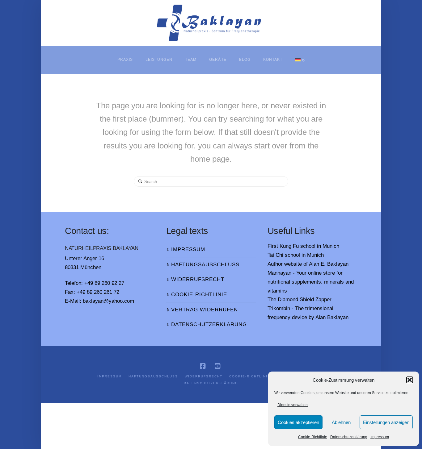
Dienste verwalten (292, 405)
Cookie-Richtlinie (312, 437)
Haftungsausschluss (205, 265)
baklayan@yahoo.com (108, 301)
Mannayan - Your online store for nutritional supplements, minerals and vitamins (311, 282)
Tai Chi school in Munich (296, 255)
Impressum (379, 437)
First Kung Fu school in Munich (303, 246)
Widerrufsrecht (197, 279)
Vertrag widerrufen (204, 310)
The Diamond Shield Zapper (299, 299)
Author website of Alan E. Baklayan (308, 264)
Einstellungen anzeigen (386, 422)
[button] (410, 380)
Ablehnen (341, 422)
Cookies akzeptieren (298, 422)
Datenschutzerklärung (348, 437)
